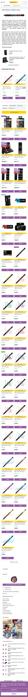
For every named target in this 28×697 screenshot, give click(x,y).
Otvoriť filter (14, 112)
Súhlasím (13, 693)
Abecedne (11, 108)
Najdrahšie (5, 108)
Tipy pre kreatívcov (6, 610)
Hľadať (6, 6)
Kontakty (4, 608)
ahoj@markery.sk (8, 587)
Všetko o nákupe (6, 598)
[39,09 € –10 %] (20, 148)
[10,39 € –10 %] (20, 200)
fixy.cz (6, 593)
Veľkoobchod (5, 607)
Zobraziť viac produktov (13, 65)
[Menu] (2, 2)
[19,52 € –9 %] (20, 122)
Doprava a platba (6, 600)
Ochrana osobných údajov (7, 613)
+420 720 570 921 (8, 589)
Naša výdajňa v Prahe (7, 603)
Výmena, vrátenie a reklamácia (8, 605)
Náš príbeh (5, 602)
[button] (3, 87)
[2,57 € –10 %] (8, 279)
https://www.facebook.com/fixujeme (12, 591)
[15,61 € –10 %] (8, 253)
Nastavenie (13, 689)
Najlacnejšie (20, 105)
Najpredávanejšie (13, 105)
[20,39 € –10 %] (20, 227)
